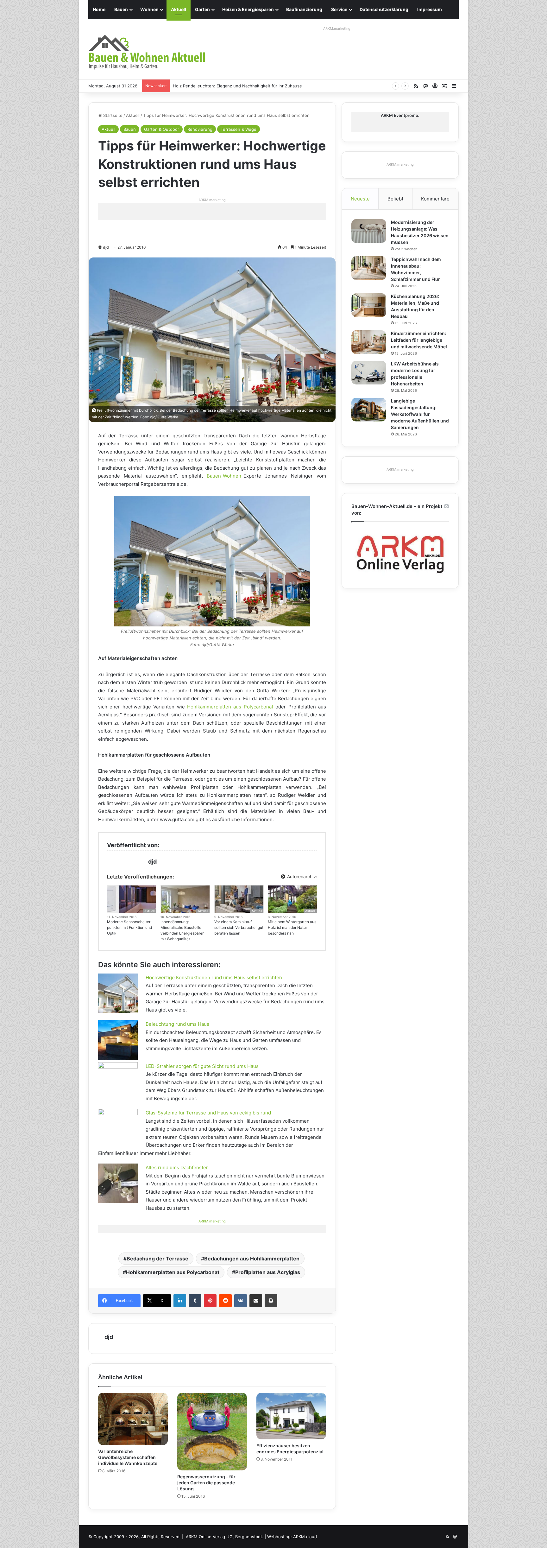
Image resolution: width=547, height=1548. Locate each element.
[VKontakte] (240, 1300)
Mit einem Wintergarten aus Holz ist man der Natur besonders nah (292, 927)
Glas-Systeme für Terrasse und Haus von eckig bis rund (208, 1113)
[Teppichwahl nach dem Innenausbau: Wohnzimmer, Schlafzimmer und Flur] (368, 268)
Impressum (429, 9)
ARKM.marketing (336, 28)
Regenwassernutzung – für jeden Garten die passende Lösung (206, 1482)
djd (106, 247)
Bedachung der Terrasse (157, 1258)
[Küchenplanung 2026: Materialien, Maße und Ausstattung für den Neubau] (368, 305)
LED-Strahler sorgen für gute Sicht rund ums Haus (202, 1066)
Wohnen (149, 9)
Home (99, 9)
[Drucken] (271, 1300)
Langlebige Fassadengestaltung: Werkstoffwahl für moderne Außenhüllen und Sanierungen (420, 414)
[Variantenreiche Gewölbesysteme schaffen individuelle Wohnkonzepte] (133, 1419)
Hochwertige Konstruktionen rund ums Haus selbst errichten (214, 977)
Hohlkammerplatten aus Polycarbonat (230, 707)
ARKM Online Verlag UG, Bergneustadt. (224, 1536)
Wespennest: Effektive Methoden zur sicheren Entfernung (231, 85)
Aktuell (178, 9)
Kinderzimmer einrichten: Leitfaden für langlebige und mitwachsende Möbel (419, 340)
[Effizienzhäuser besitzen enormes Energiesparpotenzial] (291, 1416)
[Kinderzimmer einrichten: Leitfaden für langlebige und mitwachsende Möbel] (368, 342)
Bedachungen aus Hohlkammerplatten (251, 1258)
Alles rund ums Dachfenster (177, 1167)
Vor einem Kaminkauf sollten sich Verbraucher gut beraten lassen (238, 927)
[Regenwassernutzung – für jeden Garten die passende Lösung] (212, 1431)
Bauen (121, 9)
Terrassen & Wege (238, 129)
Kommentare (435, 199)
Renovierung (199, 129)
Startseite (112, 115)
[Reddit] (225, 1300)
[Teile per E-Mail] (255, 1300)
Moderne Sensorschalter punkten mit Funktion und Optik (129, 927)
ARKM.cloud (305, 1536)
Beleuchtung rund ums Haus (177, 1024)
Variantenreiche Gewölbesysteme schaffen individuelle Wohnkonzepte (127, 1457)
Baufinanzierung (304, 9)
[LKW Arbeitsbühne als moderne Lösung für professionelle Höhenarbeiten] (368, 372)
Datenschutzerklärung (384, 9)
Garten (202, 9)
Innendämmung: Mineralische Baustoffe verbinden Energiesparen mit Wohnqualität (182, 930)
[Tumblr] (195, 1300)
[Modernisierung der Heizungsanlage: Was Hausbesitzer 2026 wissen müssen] (368, 231)
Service (339, 9)
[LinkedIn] (179, 1300)
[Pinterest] (210, 1300)
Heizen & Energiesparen (248, 9)
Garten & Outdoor (161, 129)
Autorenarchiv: (301, 876)
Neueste (360, 199)
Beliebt (395, 199)
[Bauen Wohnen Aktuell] (146, 52)
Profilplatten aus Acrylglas (267, 1272)
